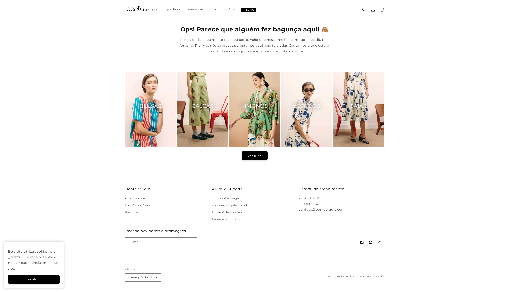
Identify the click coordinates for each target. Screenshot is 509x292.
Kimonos (254, 106)
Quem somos (135, 198)
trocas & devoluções (227, 212)
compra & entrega (225, 198)
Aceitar (34, 279)
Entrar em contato (226, 219)
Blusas (150, 106)
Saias (359, 106)
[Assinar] (192, 242)
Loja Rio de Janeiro (139, 205)
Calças (202, 106)
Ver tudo (255, 156)
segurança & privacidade (230, 205)
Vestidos (306, 106)
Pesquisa (132, 212)
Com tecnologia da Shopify (368, 276)
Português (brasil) (141, 277)
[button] (175, 9)
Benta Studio (344, 276)
